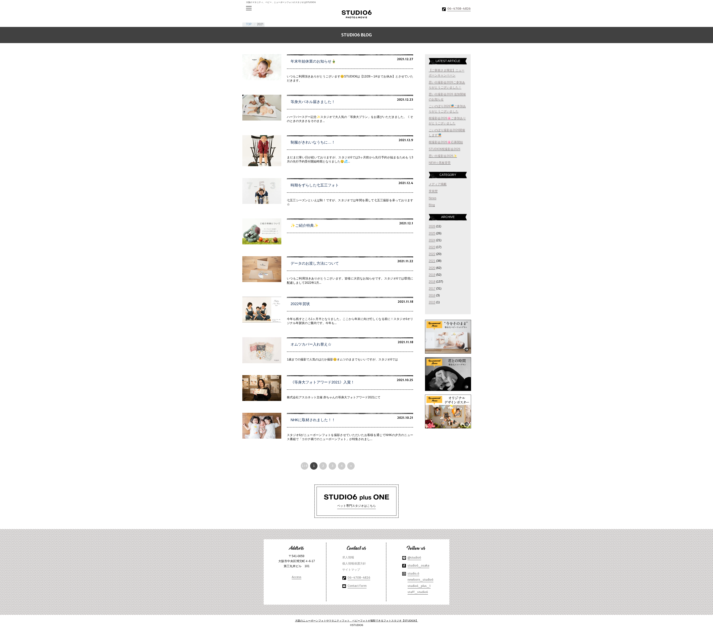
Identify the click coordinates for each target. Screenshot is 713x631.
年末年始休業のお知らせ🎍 (313, 61)
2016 (432, 295)
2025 (432, 233)
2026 (432, 226)
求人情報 (348, 557)
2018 (432, 281)
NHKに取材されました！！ (313, 420)
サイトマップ (351, 569)
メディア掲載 (438, 184)
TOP (249, 24)
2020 (432, 267)
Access (296, 577)
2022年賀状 (300, 304)
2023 (432, 247)
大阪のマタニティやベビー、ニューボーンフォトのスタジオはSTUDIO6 (356, 14)
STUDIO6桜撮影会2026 (444, 149)
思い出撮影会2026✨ (443, 155)
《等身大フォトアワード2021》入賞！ (322, 382)
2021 (432, 260)
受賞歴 (433, 191)
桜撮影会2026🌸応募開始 (446, 142)
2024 (432, 240)
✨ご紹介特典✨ (304, 225)
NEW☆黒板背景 (440, 162)
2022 (432, 254)
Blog (432, 204)
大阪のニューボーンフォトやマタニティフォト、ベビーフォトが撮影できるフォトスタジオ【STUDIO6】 (356, 620)
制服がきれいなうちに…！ (313, 142)
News (432, 198)
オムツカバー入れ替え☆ (311, 344)
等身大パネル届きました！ (313, 102)
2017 (432, 288)
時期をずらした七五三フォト (315, 185)
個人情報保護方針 (354, 563)
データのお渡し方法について (315, 263)
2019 (432, 274)
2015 (432, 302)
